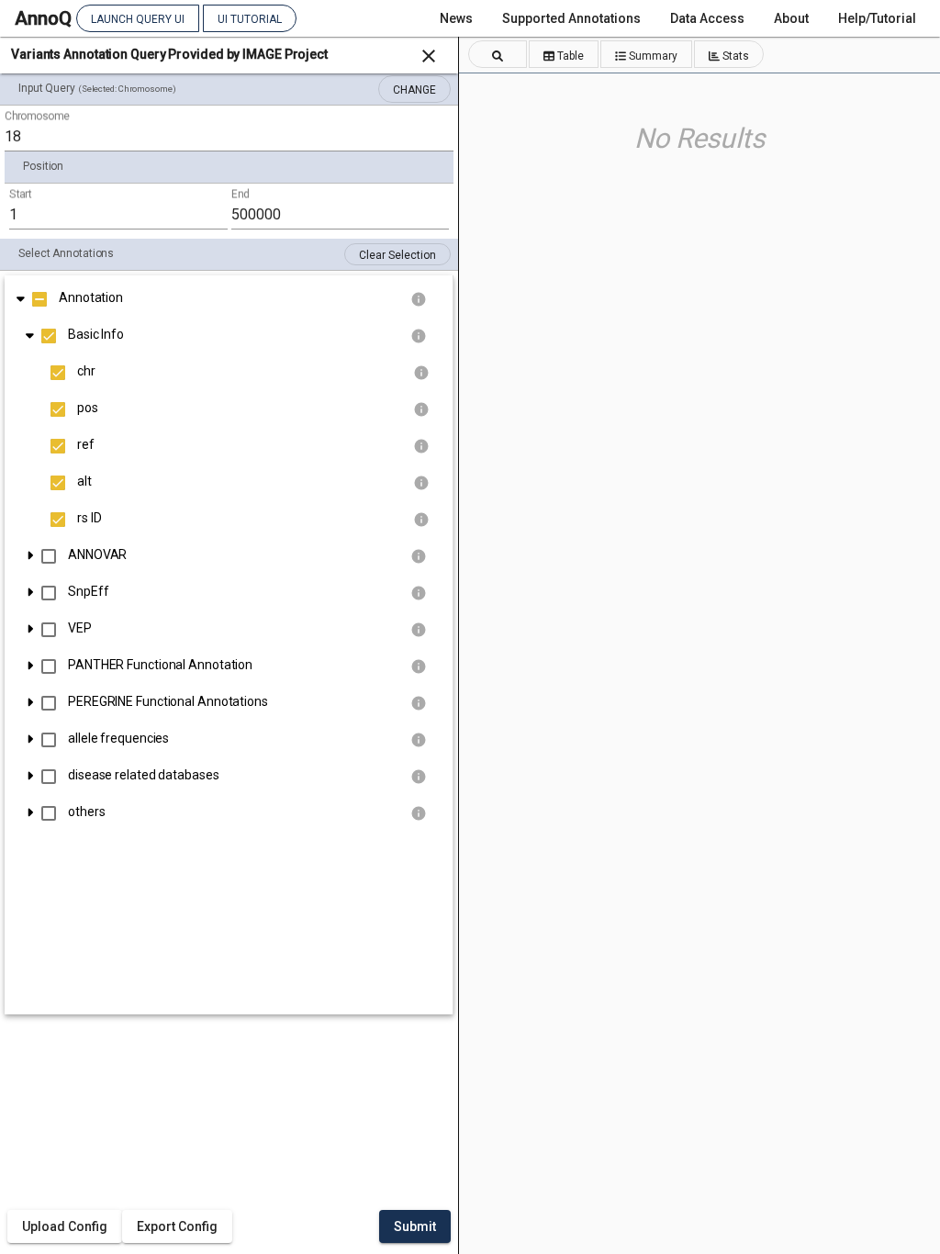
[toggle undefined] (20, 297)
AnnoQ (43, 18)
